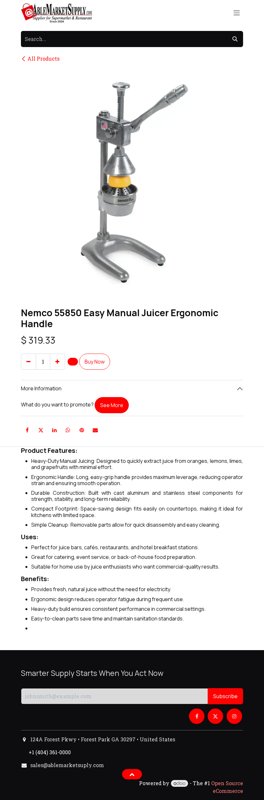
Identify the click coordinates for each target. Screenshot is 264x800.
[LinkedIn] (54, 430)
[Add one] (57, 362)
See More (111, 405)
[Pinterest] (82, 430)
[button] (73, 362)
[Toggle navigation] (236, 13)
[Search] (235, 39)
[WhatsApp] (68, 430)
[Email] (95, 430)
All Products (43, 58)
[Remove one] (28, 362)
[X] (41, 430)
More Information (41, 388)
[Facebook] (27, 430)
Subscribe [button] (225, 696)
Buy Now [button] (95, 361)
